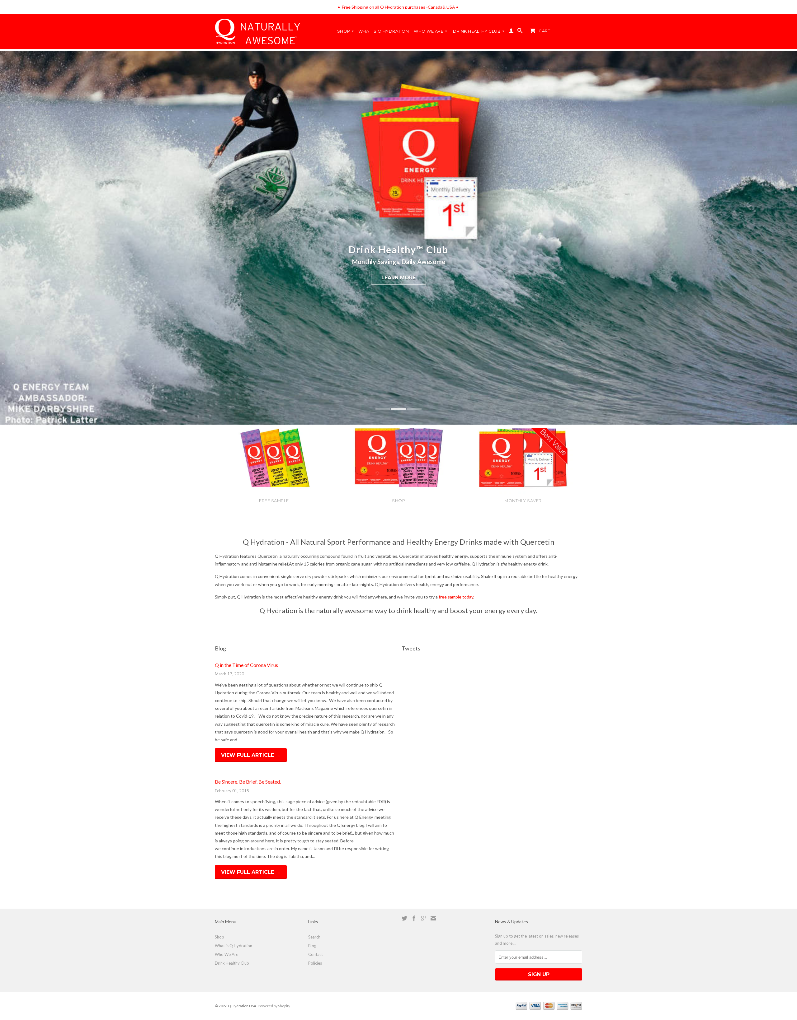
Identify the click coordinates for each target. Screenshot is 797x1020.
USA (450, 7)
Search (314, 936)
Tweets (411, 648)
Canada (435, 7)
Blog (220, 648)
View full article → (251, 755)
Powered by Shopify (274, 1006)
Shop (345, 31)
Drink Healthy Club (478, 31)
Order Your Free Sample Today (398, 278)
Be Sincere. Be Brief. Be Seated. (248, 782)
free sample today (456, 596)
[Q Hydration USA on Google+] (424, 918)
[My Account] (511, 31)
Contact (315, 954)
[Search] (520, 31)
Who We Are (430, 31)
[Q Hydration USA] (455, 7)
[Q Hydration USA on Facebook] (414, 918)
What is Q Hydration (383, 31)
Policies (315, 963)
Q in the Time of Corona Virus (246, 665)
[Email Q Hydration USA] (433, 918)
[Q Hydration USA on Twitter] (404, 918)
